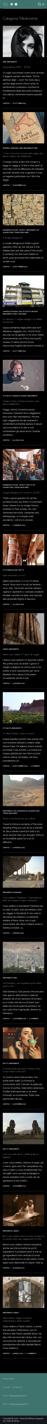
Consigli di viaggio (10, 311)
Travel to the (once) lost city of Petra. (19, 818)
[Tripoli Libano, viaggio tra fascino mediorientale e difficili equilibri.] (23, 1292)
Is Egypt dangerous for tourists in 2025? (21, 492)
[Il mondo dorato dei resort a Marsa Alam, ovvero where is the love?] (23, 1043)
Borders (6, 148)
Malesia (35, 311)
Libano (5, 649)
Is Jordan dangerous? (13, 237)
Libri (4, 62)
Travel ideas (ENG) (21, 232)
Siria (36, 148)
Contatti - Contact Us (12, 1387)
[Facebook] (11, 4)
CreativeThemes (12, 1421)
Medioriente (12, 62)
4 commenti (34, 1018)
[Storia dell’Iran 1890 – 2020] (23, 41)
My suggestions (32, 811)
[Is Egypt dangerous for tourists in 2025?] (23, 464)
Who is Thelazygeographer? (15, 1404)
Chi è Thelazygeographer (14, 1395)
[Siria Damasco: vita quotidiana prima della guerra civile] (23, 957)
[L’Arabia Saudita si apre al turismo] (23, 707)
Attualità (27, 311)
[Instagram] (16, 4)
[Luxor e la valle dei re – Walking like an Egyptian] (23, 1128)
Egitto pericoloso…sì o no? (14, 575)
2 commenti (35, 766)
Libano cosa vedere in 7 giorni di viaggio (21, 654)
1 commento (31, 1353)
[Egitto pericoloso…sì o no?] (23, 549)
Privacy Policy (9, 1378)
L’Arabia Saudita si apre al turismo (18, 733)
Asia (20, 311)
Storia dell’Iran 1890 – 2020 (17, 67)
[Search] (39, 4)
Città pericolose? (10, 570)
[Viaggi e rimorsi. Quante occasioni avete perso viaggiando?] (23, 375)
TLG (5, 4)
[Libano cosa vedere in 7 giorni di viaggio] (23, 628)
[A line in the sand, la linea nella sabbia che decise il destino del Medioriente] (23, 127)
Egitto (29, 485)
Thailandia (22, 314)
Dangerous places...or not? (14, 230)
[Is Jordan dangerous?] (23, 209)
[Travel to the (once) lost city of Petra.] (23, 790)
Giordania (14, 148)
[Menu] (43, 4)
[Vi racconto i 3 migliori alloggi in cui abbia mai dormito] (23, 291)
